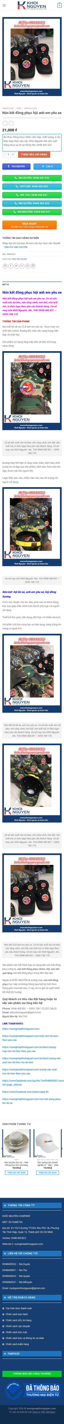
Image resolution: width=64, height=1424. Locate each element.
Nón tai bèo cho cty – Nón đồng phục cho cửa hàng (16, 1163)
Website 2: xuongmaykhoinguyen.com (22, 1244)
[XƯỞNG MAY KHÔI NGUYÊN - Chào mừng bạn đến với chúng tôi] (32, 5)
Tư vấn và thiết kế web (20, 1412)
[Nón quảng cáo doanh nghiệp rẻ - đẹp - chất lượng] (48, 1143)
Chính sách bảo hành (17, 1314)
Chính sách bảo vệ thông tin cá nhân (25, 1338)
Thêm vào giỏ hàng (34, 154)
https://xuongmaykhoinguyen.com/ (21, 1028)
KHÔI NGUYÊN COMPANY (16, 1216)
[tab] (32, 285)
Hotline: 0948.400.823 (14, 1238)
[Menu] (4, 5)
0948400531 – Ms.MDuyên (17, 1282)
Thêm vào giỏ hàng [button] (16, 1173)
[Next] (61, 1155)
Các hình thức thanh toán (19, 1308)
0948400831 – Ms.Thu (14, 1270)
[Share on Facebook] (10, 266)
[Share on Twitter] (16, 266)
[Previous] (2, 1155)
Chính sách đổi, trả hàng (18, 1320)
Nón (19, 108)
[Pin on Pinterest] (27, 266)
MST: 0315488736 (12, 1222)
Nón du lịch (30, 108)
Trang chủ (8, 108)
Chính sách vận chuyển (18, 1326)
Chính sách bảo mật (16, 1332)
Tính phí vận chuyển (15, 247)
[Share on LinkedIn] (33, 266)
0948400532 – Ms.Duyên (16, 1264)
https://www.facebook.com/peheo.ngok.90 (25, 1091)
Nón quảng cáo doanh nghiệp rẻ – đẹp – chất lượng (47, 1164)
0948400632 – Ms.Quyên (16, 1276)
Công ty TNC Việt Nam (43, 1412)
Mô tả (5, 284)
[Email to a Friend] (22, 266)
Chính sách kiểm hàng (17, 1344)
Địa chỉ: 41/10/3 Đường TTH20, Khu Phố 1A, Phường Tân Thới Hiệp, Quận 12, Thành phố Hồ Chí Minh (30, 1230)
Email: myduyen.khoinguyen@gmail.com (23, 1288)
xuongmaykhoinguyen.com (41, 1408)
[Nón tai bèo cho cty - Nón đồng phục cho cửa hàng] (16, 1143)
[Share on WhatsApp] (5, 266)
